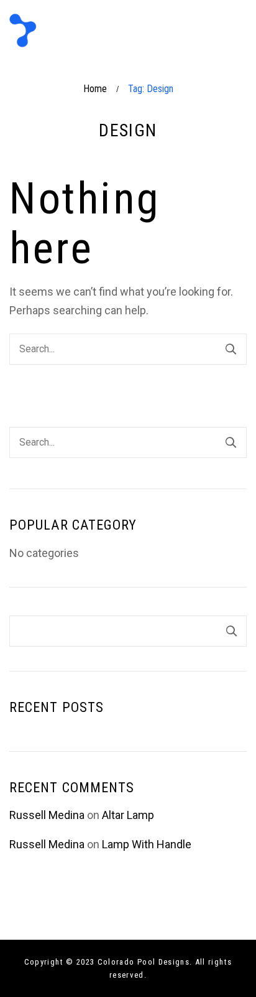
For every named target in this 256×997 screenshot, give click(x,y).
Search (231, 631)
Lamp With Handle (146, 844)
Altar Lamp (128, 814)
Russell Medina (47, 814)
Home (95, 89)
